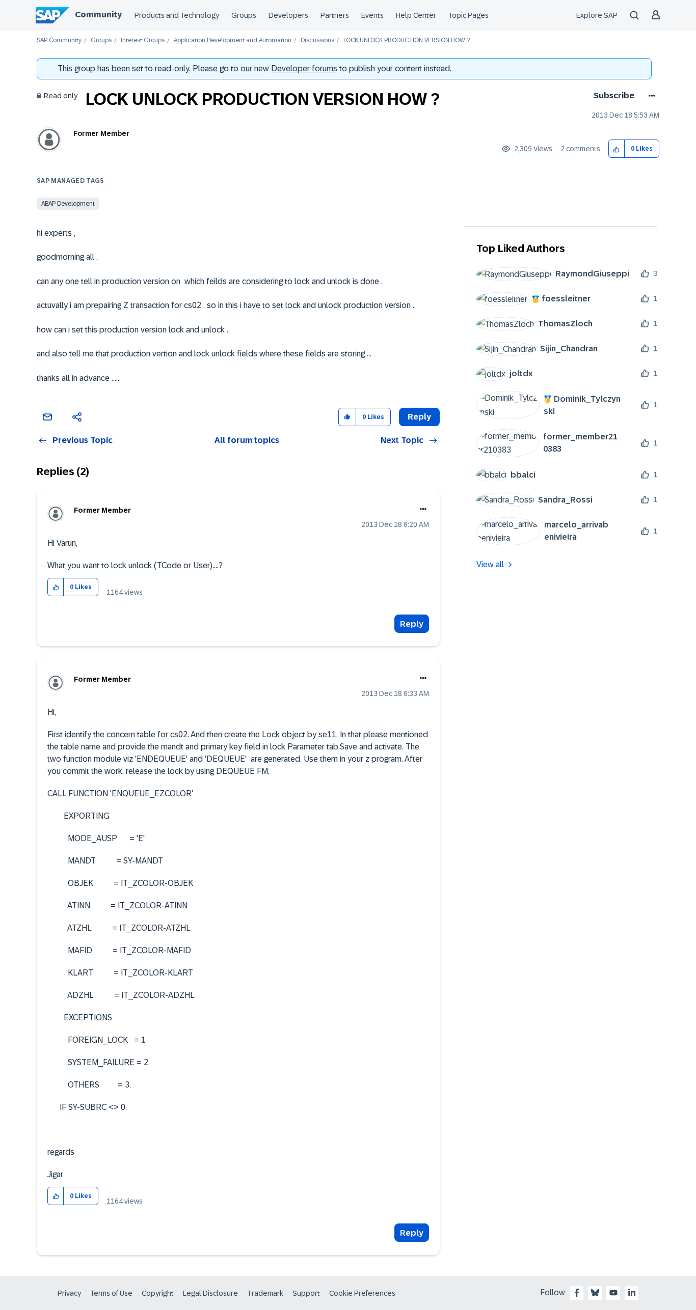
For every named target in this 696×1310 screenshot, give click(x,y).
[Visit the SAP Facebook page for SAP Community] (577, 1293)
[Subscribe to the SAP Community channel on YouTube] (613, 1293)
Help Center (416, 15)
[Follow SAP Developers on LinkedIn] (632, 1293)
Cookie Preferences (362, 1293)
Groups (243, 15)
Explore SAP (597, 15)
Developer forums (304, 68)
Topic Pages (468, 15)
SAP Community (59, 40)
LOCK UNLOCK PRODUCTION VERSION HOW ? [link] (406, 40)
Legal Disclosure (210, 1293)
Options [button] (650, 96)
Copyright (158, 1293)
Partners (334, 15)
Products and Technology (177, 15)
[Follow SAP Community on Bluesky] (595, 1293)
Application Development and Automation (232, 40)
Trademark (265, 1293)
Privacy (69, 1293)
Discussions (317, 40)
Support (306, 1293)
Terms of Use (111, 1293)
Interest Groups (143, 40)
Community (98, 14)
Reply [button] (419, 416)
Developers (288, 15)
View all (490, 564)
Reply (411, 624)
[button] (617, 149)
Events (372, 15)
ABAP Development (68, 203)
